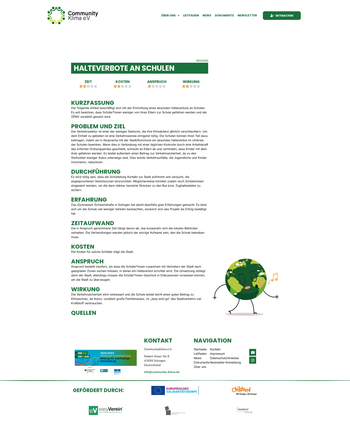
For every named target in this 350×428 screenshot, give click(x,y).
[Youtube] (252, 352)
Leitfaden (191, 15)
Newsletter (247, 15)
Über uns (168, 15)
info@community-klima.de (162, 372)
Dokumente (224, 15)
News (207, 15)
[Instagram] (252, 360)
